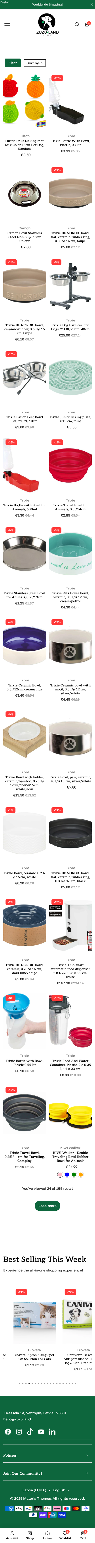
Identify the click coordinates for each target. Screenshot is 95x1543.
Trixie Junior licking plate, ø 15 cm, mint (70, 419)
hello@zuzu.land (17, 1419)
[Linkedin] (52, 1431)
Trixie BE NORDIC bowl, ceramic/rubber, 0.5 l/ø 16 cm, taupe (24, 329)
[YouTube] (41, 1431)
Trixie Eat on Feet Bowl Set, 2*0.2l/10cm (24, 419)
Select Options (24, 121)
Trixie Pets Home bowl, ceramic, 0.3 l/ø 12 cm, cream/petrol (70, 597)
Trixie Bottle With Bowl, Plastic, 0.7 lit (70, 143)
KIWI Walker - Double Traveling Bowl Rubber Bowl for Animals (70, 1157)
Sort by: (33, 63)
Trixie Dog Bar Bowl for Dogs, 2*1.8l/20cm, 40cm (70, 327)
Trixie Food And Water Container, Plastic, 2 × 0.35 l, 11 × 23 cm (70, 1065)
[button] (75, 1383)
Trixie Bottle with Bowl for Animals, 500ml (24, 507)
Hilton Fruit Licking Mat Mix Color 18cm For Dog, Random (24, 145)
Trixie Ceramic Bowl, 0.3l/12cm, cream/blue (24, 687)
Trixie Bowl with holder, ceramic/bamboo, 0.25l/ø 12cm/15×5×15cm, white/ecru (24, 783)
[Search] (77, 24)
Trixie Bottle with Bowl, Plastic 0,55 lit (25, 1063)
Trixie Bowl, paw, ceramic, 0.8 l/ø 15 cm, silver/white (70, 779)
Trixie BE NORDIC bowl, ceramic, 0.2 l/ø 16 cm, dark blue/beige (25, 969)
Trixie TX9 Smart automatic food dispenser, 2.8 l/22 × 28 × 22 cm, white (70, 971)
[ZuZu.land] (47, 24)
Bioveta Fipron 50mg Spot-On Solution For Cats (34, 1357)
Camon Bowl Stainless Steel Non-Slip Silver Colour (25, 237)
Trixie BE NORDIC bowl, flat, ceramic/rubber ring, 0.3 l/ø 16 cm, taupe (70, 237)
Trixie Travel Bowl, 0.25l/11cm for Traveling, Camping (25, 1157)
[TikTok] (30, 1431)
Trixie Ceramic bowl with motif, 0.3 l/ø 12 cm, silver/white (70, 689)
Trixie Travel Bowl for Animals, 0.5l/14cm (70, 507)
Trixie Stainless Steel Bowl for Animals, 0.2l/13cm (24, 595)
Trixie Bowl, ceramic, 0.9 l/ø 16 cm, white (25, 875)
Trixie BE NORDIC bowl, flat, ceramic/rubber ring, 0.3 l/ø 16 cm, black (70, 877)
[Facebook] (8, 1431)
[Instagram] (19, 1431)
